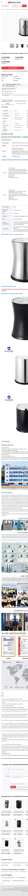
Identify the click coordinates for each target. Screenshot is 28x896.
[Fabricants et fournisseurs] (14, 2)
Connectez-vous (5, 95)
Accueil (2, 9)
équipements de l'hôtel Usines (19, 880)
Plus (2, 883)
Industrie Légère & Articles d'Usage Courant (12, 9)
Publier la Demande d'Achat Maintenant (19, 789)
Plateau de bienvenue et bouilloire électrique (7, 862)
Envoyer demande (13, 68)
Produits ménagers (17, 865)
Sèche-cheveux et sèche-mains (19, 862)
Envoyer (13, 787)
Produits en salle (4, 865)
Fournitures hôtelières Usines (8, 877)
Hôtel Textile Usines (6, 880)
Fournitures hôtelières (21, 877)
